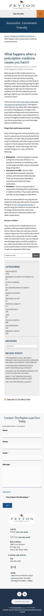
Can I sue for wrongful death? (18, 382)
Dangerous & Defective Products (21, 69)
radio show (15, 578)
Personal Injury (12, 298)
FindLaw (23, 612)
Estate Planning (12, 282)
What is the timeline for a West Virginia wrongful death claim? (18, 377)
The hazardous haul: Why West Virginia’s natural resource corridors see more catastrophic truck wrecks (22, 360)
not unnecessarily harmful (23, 205)
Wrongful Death (12, 331)
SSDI (7, 315)
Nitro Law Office (18, 555)
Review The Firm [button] (22, 602)
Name (5, 430)
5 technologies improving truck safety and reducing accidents (19, 367)
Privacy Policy (18, 609)
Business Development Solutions (32, 609)
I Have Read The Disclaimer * (18, 497)
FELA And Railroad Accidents (17, 288)
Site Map (11, 609)
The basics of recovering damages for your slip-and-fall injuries (21, 372)
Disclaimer (7, 492)
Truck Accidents (12, 320)
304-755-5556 (18, 14)
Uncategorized (11, 326)
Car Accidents (11, 271)
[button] (40, 14)
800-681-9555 (24, 537)
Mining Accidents (12, 293)
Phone (5, 441)
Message (6, 464)
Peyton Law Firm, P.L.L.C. (22, 67)
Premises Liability (12, 304)
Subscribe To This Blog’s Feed (18, 399)
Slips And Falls (11, 309)
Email (6, 453)
